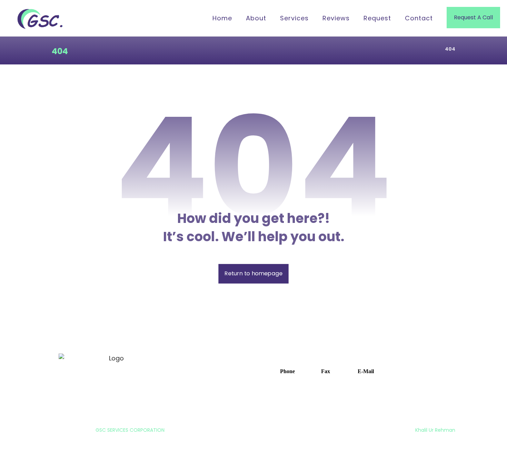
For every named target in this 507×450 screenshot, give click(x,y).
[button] (284, 371)
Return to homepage (253, 274)
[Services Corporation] (41, 19)
